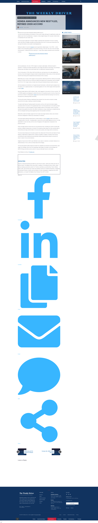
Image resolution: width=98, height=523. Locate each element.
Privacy (77, 514)
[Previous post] (17, 451)
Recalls (49, 1)
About (60, 514)
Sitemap (72, 507)
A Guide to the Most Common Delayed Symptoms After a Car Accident (70, 43)
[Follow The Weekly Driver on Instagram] (68, 494)
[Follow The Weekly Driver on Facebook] (66, 494)
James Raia (21, 27)
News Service (21, 17)
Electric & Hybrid (43, 498)
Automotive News (25, 1)
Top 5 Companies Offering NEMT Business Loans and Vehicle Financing (69, 74)
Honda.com (31, 152)
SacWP (32, 514)
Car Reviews (35, 1)
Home (18, 1)
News (41, 496)
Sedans (27, 17)
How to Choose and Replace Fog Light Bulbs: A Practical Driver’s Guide (70, 89)
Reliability (43, 1)
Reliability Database (54, 494)
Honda (32, 47)
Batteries (52, 505)
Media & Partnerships (71, 514)
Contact (64, 514)
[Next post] (60, 451)
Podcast (63, 1)
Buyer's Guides (42, 499)
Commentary (55, 1)
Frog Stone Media (38, 514)
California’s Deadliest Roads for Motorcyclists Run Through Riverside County (71, 58)
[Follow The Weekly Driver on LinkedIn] (70, 494)
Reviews (41, 494)
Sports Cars (32, 17)
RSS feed (67, 507)
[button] (80, 1)
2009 (22, 88)
